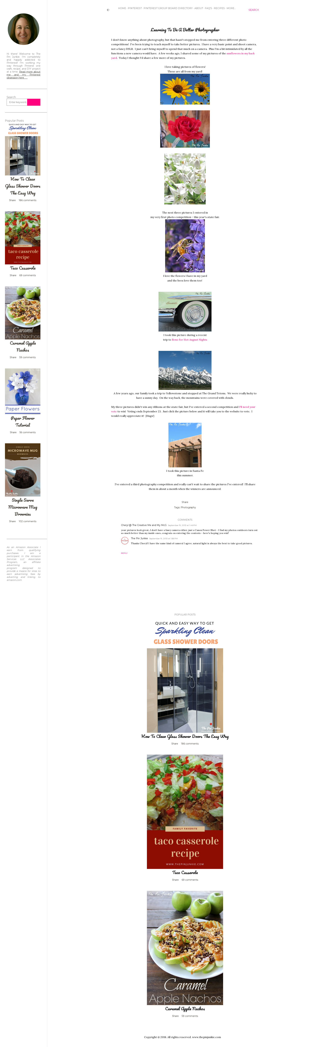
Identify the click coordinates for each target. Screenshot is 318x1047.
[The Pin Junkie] (23, 44)
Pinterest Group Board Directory (168, 8)
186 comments (190, 743)
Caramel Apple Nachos (185, 1008)
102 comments (27, 521)
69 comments (190, 879)
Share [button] (185, 502)
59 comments (190, 1016)
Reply (124, 553)
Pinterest (135, 8)
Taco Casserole (185, 872)
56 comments (28, 432)
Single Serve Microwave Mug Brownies (22, 506)
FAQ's (208, 8)
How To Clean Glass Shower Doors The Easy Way (185, 736)
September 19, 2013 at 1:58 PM (163, 538)
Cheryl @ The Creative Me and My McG (144, 525)
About (198, 8)
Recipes (219, 8)
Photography (188, 507)
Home (122, 8)
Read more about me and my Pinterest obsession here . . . (23, 74)
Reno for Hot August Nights (189, 339)
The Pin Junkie (139, 538)
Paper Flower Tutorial (23, 421)
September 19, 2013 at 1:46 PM (182, 525)
